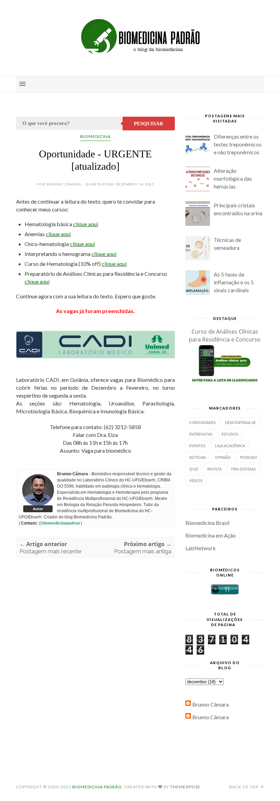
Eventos (197, 445)
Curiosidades (202, 422)
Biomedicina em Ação (210, 535)
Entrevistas (200, 434)
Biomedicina (95, 136)
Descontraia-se (240, 422)
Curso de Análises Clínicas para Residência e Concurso (225, 335)
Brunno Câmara (210, 704)
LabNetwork (200, 548)
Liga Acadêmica (230, 445)
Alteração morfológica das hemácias (233, 178)
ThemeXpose (185, 786)
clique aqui (85, 224)
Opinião (223, 457)
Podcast (248, 457)
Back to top (244, 786)
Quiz (193, 468)
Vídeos (195, 480)
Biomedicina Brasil (207, 522)
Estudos (230, 434)
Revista (214, 468)
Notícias (197, 457)
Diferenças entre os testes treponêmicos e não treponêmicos (238, 144)
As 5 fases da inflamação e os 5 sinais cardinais (234, 282)
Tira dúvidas (243, 468)
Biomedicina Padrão (97, 786)
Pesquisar (148, 123)
